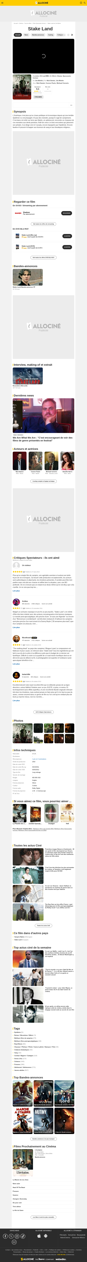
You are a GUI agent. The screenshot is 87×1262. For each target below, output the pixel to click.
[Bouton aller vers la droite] (72, 35)
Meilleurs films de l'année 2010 (43, 829)
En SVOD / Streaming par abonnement (30, 205)
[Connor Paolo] (35, 461)
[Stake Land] (17, 235)
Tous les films (27, 23)
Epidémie (18, 1032)
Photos (18, 720)
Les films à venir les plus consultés (43, 1217)
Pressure (16, 1191)
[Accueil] (41, 2)
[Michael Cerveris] (51, 461)
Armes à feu (20, 1058)
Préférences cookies (68, 1250)
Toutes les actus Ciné (43, 925)
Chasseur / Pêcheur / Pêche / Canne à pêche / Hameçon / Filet (36, 1047)
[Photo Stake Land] (23, 733)
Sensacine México (78, 1237)
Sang (17, 1053)
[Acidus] (16, 602)
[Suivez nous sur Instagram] (17, 1236)
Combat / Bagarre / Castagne (25, 1055)
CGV (46, 1250)
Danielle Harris (67, 471)
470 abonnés (26, 640)
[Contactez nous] (14, 1242)
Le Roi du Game (18, 1210)
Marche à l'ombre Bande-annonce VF (23, 1132)
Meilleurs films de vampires (25, 1038)
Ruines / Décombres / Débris (25, 1035)
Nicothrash (26, 638)
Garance (15, 1195)
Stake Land (21, 940)
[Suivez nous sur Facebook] (5, 1236)
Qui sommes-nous (17, 1250)
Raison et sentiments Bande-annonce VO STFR (23, 1105)
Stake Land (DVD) (28, 246)
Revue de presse (28, 1252)
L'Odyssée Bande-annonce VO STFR (64, 1132)
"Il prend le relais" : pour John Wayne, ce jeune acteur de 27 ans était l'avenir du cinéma (58, 989)
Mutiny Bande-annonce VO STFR (43, 1132)
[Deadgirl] (51, 813)
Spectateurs (37, 86)
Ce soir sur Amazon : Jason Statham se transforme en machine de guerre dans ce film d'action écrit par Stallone (58, 887)
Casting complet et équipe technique (44, 481)
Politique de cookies (55, 1250)
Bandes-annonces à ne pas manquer (43, 1139)
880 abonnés (26, 604)
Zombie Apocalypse (36, 823)
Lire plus (16, 591)
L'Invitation (38, 1150)
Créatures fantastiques (23, 1050)
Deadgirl (51, 823)
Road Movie (20, 1044)
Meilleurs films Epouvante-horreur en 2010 (32, 830)
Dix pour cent (17, 1203)
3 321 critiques (36, 640)
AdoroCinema (65, 1237)
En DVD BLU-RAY (21, 229)
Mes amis (47, 86)
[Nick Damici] (20, 461)
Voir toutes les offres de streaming (43, 224)
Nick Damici (51, 80)
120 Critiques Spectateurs (43, 712)
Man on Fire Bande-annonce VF (43, 1105)
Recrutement (27, 1250)
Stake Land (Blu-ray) (29, 235)
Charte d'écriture (39, 1252)
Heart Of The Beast (19, 1187)
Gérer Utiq (63, 1252)
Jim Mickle (39, 80)
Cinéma (21, 23)
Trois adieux (17, 1206)
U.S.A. (34, 754)
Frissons (19, 1064)
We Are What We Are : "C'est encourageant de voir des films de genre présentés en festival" (42, 439)
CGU (41, 1250)
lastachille (26, 674)
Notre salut (16, 1183)
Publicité (35, 1250)
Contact (7, 1250)
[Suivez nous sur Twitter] (11, 1236)
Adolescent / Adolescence (25, 1067)
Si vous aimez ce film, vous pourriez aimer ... (42, 801)
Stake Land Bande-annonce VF (24, 287)
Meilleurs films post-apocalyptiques (27, 1041)
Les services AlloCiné (52, 1252)
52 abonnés (25, 677)
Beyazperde (81, 1235)
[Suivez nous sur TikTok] (23, 1236)
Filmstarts (63, 1235)
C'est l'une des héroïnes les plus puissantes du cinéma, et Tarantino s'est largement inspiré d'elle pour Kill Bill (59, 869)
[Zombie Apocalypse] (35, 813)
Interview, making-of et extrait (33, 364)
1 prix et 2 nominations (39, 759)
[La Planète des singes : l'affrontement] (20, 813)
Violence (19, 1061)
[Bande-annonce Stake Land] (22, 87)
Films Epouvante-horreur (39, 23)
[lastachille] (16, 675)
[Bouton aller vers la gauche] (68, 35)
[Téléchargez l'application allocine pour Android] (47, 1236)
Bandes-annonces (25, 266)
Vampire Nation (23, 937)
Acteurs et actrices (26, 448)
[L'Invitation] (23, 1162)
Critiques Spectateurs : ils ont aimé (36, 557)
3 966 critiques (36, 604)
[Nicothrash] (16, 638)
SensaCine (72, 1235)
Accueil (16, 23)
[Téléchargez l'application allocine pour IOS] (40, 1236)
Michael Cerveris (63, 83)
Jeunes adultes (21, 1070)
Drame (59, 76)
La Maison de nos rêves (20, 1180)
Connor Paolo (51, 83)
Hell (67, 823)
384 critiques (35, 677)
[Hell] (67, 813)
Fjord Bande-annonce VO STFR (64, 1105)
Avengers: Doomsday (20, 1199)
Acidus (25, 601)
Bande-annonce (40, 1157)
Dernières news (24, 395)
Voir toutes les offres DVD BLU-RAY (43, 257)
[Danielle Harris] (67, 461)
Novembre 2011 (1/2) (20, 386)
